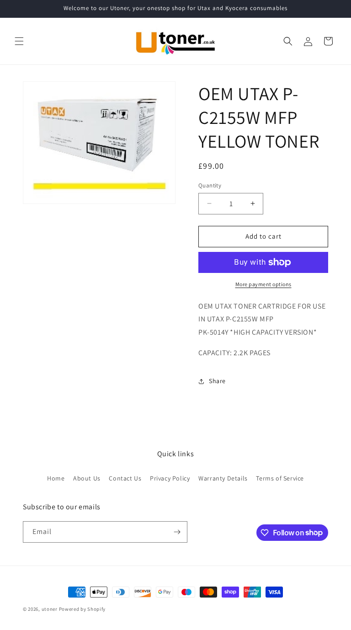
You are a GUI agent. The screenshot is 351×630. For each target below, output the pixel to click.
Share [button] (217, 381)
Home (55, 478)
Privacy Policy (170, 478)
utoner (50, 609)
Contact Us (125, 478)
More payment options (263, 284)
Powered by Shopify (82, 609)
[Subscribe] (177, 532)
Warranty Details (223, 478)
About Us (87, 478)
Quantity (209, 185)
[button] (19, 41)
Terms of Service (280, 478)
